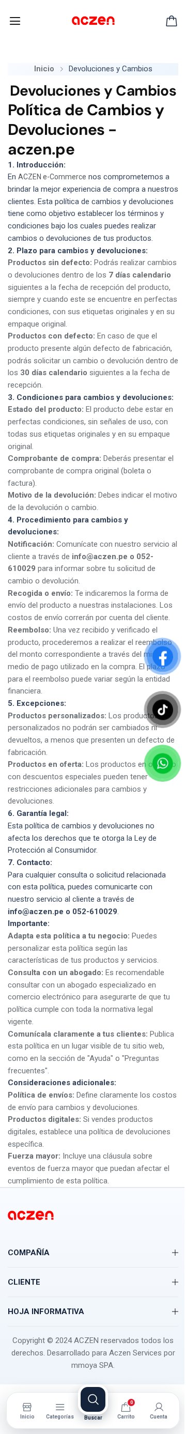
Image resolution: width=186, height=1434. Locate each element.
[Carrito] (171, 21)
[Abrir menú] (15, 21)
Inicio (44, 68)
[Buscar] (93, 1399)
